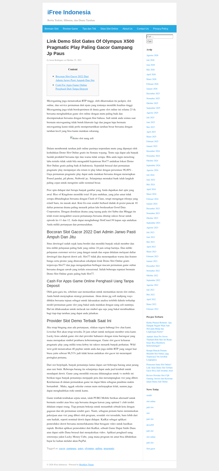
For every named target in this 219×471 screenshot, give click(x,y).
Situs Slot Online (109, 28)
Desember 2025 (153, 93)
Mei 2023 (150, 241)
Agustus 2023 (152, 227)
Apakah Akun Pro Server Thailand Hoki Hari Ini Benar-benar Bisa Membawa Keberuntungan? (159, 341)
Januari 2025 (151, 146)
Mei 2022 (150, 294)
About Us (127, 28)
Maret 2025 (151, 136)
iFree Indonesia (69, 12)
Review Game (70, 28)
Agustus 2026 (152, 55)
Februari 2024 (152, 198)
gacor (62, 448)
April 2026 (151, 74)
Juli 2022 (150, 289)
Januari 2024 (151, 203)
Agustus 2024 (152, 170)
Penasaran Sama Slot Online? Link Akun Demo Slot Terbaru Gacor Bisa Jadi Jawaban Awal (159, 367)
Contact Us (143, 28)
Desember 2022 (153, 265)
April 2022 (151, 299)
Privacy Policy (160, 28)
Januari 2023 (151, 261)
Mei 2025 (150, 127)
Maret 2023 (151, 251)
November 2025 (153, 98)
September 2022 (153, 280)
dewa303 (150, 424)
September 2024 (153, 165)
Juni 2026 (150, 64)
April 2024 (151, 189)
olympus (89, 448)
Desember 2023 (153, 208)
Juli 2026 (150, 60)
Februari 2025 (152, 141)
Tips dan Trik (89, 28)
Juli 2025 (150, 117)
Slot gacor (150, 448)
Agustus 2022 (152, 285)
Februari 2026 (152, 83)
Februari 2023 (152, 256)
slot (148, 413)
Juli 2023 (150, 232)
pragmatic (109, 448)
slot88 (149, 395)
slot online (150, 401)
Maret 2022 (151, 304)
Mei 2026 (150, 69)
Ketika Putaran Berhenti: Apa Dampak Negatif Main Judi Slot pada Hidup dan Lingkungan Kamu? (158, 327)
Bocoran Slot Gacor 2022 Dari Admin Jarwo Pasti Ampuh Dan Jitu (75, 78)
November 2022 (153, 270)
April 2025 (151, 131)
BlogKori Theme (86, 464)
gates (80, 448)
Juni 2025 (150, 122)
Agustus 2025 (152, 112)
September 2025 (153, 107)
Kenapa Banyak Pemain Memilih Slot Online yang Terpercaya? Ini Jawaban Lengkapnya (157, 355)
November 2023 (153, 213)
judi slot (149, 407)
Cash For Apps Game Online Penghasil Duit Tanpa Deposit (72, 87)
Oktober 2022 (152, 275)
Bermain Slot (51, 28)
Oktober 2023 (152, 218)
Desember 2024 (153, 151)
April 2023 (151, 246)
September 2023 (153, 222)
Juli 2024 (150, 174)
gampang (71, 448)
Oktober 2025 (152, 103)
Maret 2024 (151, 194)
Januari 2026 (151, 88)
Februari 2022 (152, 309)
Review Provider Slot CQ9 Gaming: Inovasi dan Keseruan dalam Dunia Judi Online (159, 378)
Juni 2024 (150, 179)
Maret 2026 (151, 79)
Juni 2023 (150, 237)
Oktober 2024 (152, 160)
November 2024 (153, 155)
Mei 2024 (150, 184)
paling (98, 448)
